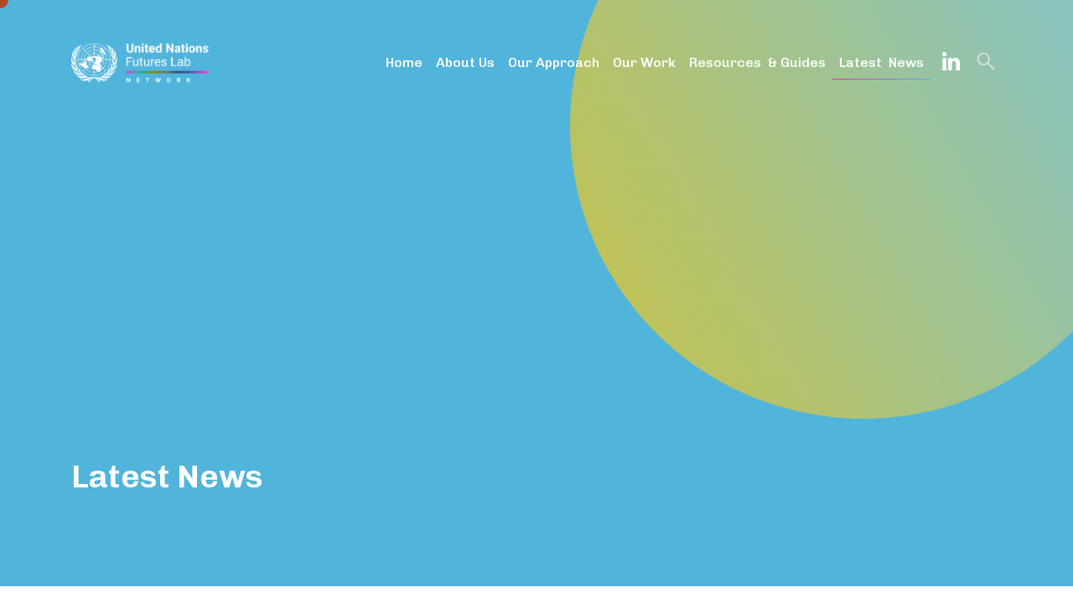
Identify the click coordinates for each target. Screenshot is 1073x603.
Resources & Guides (757, 62)
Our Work (644, 62)
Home (404, 62)
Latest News (881, 62)
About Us (465, 62)
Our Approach (553, 62)
